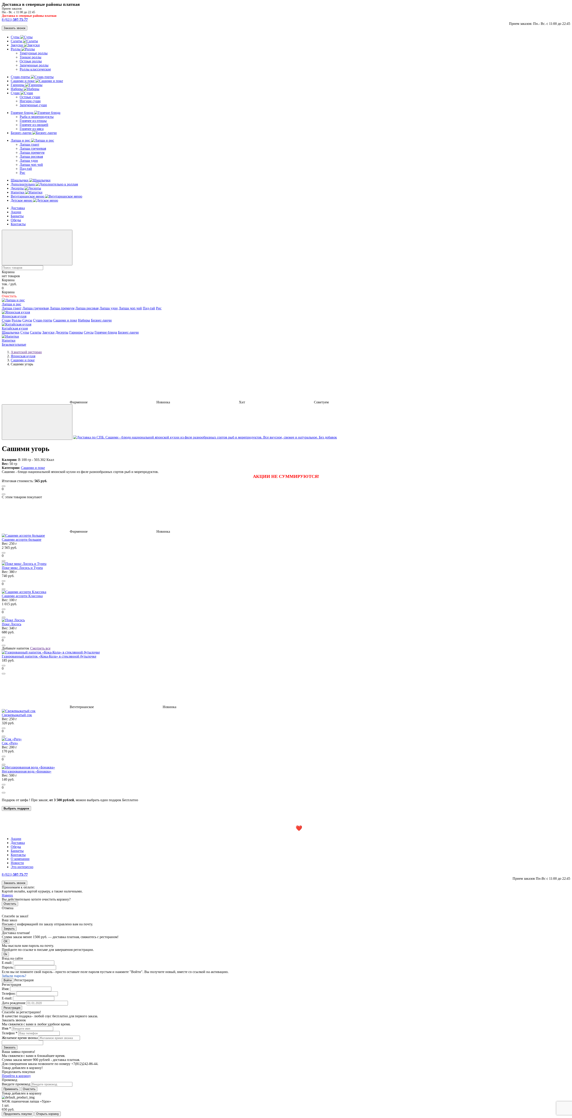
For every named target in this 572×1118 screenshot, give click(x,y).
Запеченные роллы (34, 65)
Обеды (16, 220)
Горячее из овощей (34, 125)
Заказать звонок (14, 28)
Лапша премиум (32, 152)
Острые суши (30, 97)
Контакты (18, 224)
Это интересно (22, 867)
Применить (11, 1089)
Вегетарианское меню (28, 196)
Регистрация (12, 1007)
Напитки (18, 192)
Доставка (18, 208)
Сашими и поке (23, 81)
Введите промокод (16, 1084)
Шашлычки (20, 180)
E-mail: (7, 963)
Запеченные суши (33, 105)
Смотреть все (40, 648)
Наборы (17, 89)
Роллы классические (35, 69)
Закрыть (9, 928)
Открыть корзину (47, 1114)
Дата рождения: (14, 1003)
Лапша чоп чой (31, 164)
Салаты (17, 41)
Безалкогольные (14, 344)
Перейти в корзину (16, 1076)
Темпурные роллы (34, 53)
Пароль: (8, 967)
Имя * (6, 1028)
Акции (16, 212)
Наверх (7, 895)
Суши (16, 93)
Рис (22, 173)
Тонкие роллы (30, 57)
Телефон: (9, 993)
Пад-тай (26, 168)
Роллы (16, 49)
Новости (17, 863)
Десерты (18, 188)
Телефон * (9, 1033)
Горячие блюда (22, 113)
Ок (5, 954)
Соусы (27, 320)
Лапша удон (29, 160)
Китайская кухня (15, 328)
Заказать (10, 1047)
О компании (20, 859)
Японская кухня (14, 316)
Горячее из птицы (33, 121)
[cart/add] (3, 486)
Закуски (17, 45)
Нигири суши (30, 101)
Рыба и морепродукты (37, 117)
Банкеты (17, 216)
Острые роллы (31, 61)
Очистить (10, 903)
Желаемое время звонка (20, 1038)
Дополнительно (23, 184)
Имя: (5, 989)
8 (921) (15, 19)
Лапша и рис (21, 140)
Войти (8, 980)
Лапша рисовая (31, 156)
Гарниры (18, 85)
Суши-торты (21, 77)
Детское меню (22, 200)
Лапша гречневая (33, 148)
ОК (6, 941)
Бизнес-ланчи (21, 133)
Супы (15, 37)
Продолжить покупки (18, 1114)
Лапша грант (29, 144)
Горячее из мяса (32, 129)
